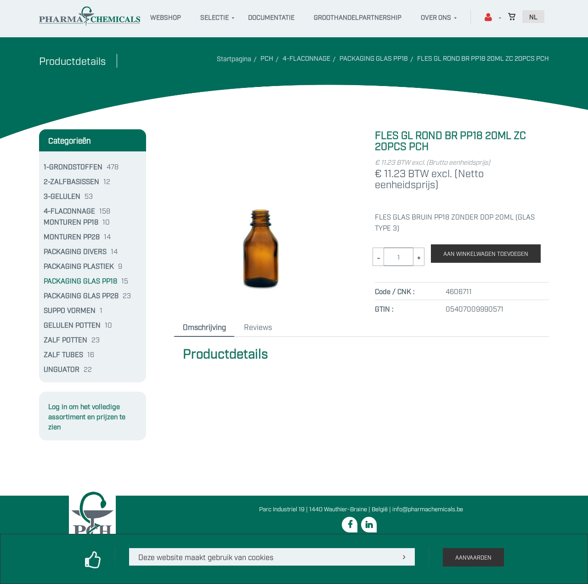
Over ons (436, 17)
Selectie (214, 17)
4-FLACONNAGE (306, 58)
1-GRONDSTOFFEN (73, 166)
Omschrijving (204, 326)
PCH (266, 58)
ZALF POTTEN (65, 339)
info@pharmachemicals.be (427, 508)
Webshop (165, 17)
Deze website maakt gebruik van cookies (205, 556)
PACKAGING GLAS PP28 (81, 295)
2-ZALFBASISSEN (71, 181)
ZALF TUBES (63, 354)
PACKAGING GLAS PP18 (373, 58)
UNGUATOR (61, 368)
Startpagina (234, 58)
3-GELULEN (62, 195)
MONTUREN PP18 (71, 221)
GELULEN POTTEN (72, 324)
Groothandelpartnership (357, 17)
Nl (533, 16)
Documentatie (271, 17)
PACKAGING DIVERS (75, 251)
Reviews (258, 326)
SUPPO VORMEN (70, 310)
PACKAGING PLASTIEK (79, 265)
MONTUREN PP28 (72, 236)
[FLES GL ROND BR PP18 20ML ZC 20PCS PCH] (261, 135)
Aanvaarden (473, 557)
